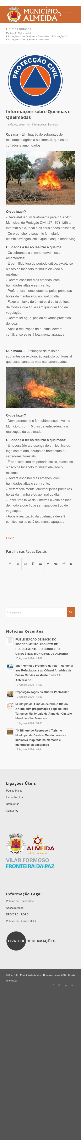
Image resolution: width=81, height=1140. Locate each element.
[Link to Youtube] (72, 985)
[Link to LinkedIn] (66, 985)
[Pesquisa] (59, 14)
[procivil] (35, 81)
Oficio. (10, 538)
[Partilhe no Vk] (56, 564)
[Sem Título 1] (33, 14)
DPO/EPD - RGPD (17, 914)
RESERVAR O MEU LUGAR (40, 1110)
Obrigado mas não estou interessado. (40, 1134)
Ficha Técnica (14, 797)
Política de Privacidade (20, 901)
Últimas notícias (18, 29)
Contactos (12, 810)
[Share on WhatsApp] (25, 564)
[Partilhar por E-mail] (71, 564)
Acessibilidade (14, 908)
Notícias (53, 124)
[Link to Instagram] (59, 985)
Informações (39, 124)
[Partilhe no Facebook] (10, 564)
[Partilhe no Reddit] (63, 564)
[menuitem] (59, 14)
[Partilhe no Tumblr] (48, 564)
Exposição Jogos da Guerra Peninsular (42, 692)
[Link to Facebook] (53, 985)
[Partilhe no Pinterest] (33, 564)
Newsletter (12, 804)
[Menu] (69, 14)
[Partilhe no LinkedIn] (40, 564)
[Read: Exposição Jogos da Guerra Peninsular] (10, 693)
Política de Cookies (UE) (21, 921)
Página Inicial (14, 790)
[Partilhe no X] (18, 564)
